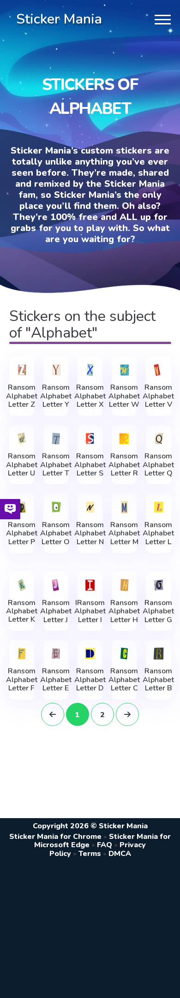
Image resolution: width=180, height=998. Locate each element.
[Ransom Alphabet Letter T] (55, 439)
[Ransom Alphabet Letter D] (90, 653)
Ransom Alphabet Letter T (56, 464)
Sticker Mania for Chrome (55, 837)
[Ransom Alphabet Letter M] (124, 507)
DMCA (119, 854)
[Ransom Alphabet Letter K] (21, 585)
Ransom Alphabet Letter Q (158, 464)
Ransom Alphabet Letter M (124, 533)
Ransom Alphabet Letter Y (56, 396)
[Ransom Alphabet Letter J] (55, 585)
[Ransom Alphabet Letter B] (158, 653)
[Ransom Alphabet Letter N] (90, 507)
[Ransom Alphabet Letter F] (21, 653)
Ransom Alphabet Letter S (90, 464)
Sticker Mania (59, 19)
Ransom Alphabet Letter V (158, 396)
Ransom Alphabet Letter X (90, 396)
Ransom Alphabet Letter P (21, 533)
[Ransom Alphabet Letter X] (90, 370)
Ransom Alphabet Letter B (158, 679)
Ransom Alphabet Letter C (124, 679)
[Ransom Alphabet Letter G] (158, 585)
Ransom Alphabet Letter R (124, 464)
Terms (89, 854)
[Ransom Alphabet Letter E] (55, 653)
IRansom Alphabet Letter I (90, 611)
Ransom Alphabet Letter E (56, 679)
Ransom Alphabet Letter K (21, 611)
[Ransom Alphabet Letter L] (158, 507)
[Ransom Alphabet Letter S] (90, 439)
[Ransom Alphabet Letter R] (124, 439)
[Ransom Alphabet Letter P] (21, 507)
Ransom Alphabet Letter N (90, 533)
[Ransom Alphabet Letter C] (124, 653)
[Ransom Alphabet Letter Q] (158, 439)
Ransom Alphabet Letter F (21, 679)
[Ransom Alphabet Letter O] (55, 507)
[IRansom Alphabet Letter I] (90, 585)
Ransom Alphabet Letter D (90, 679)
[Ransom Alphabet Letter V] (158, 370)
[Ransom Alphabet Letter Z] (21, 370)
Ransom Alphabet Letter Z (21, 396)
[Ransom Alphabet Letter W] (124, 370)
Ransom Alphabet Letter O (56, 533)
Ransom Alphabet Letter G (158, 611)
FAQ (104, 845)
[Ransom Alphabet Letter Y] (55, 370)
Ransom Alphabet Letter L (158, 533)
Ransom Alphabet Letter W (124, 396)
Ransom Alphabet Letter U (21, 464)
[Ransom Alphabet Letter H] (124, 585)
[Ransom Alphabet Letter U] (21, 439)
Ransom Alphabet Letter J (56, 611)
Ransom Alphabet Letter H (124, 611)
